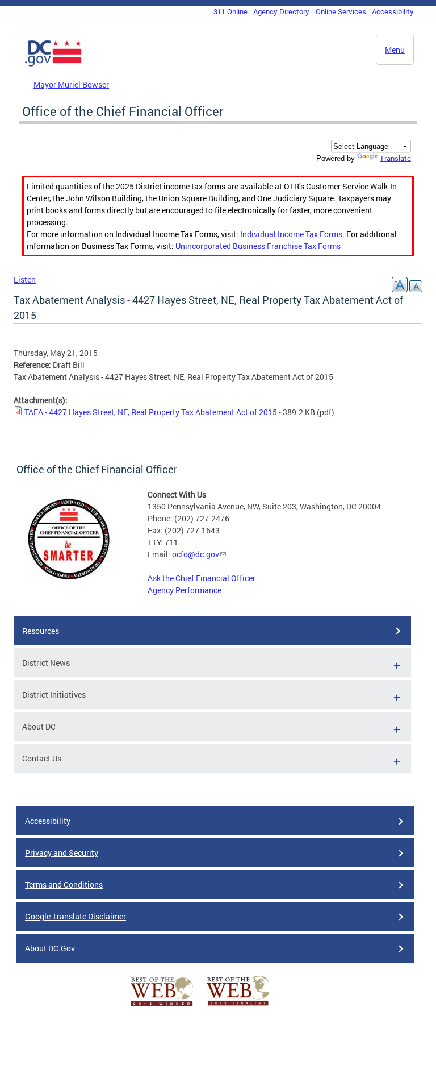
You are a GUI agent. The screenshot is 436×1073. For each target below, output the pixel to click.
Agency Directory (281, 11)
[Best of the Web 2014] (162, 1006)
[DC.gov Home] (53, 64)
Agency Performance (184, 590)
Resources (40, 630)
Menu (395, 49)
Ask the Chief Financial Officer (201, 578)
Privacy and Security (61, 852)
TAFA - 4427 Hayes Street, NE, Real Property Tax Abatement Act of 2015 (150, 412)
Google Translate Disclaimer (75, 916)
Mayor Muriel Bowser (71, 84)
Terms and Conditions (64, 884)
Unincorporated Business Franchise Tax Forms (258, 246)
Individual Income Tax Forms (291, 234)
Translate (395, 158)
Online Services (341, 11)
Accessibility (393, 11)
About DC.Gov (50, 948)
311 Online (230, 11)
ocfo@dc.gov (195, 554)
